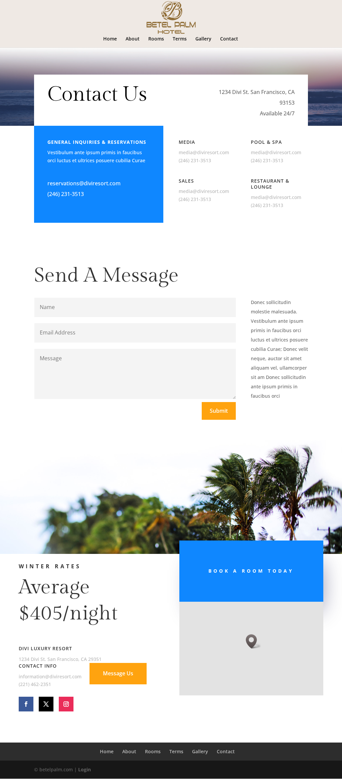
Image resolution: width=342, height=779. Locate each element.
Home (110, 39)
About (133, 39)
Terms (180, 39)
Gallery (203, 39)
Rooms (156, 39)
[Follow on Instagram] (66, 704)
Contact (229, 39)
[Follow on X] (46, 704)
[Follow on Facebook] (26, 704)
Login (84, 769)
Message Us (118, 673)
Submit (219, 410)
